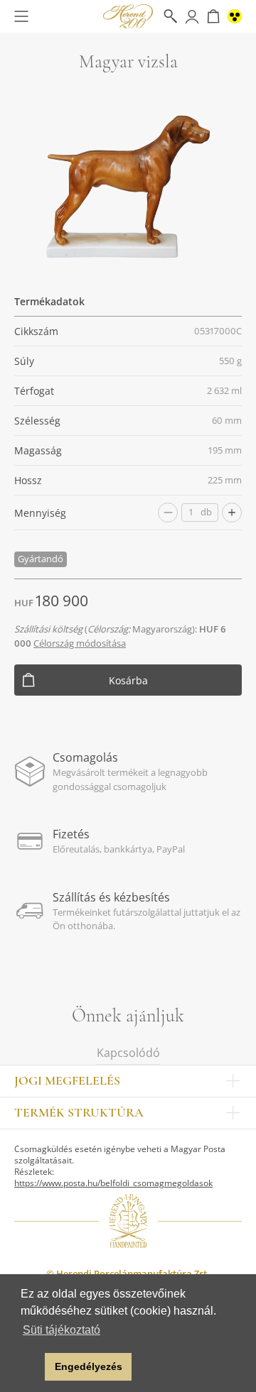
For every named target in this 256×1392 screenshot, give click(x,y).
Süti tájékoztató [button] (61, 1330)
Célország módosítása (79, 643)
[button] (30, 1367)
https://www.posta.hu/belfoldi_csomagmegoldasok (113, 1183)
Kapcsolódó (128, 1053)
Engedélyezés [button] (88, 1366)
